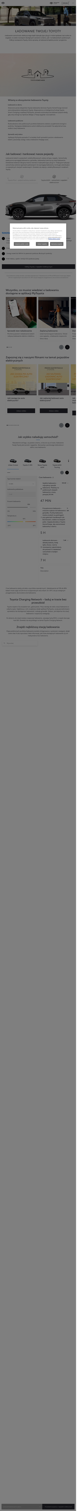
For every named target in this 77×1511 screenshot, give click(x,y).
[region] (38, 236)
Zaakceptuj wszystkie (56, 244)
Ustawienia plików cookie (22, 244)
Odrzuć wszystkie (42, 244)
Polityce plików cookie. (54, 239)
